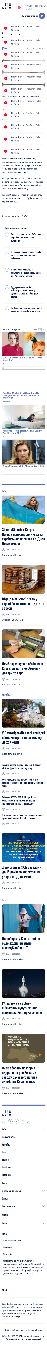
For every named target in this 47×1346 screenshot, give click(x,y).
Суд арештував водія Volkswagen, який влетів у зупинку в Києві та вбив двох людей (24, 292)
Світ (4, 900)
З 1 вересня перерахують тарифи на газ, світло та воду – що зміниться (26, 255)
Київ (4, 491)
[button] (25, 1129)
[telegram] (4, 1121)
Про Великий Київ (12, 1240)
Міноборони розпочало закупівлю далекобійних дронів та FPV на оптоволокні (26, 272)
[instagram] (23, 1121)
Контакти (7, 1247)
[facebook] (10, 1121)
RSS (7, 1330)
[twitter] (17, 1121)
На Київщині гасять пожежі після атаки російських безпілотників (26, 309)
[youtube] (29, 1121)
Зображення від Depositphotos (27, 1330)
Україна (6, 694)
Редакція (7, 1254)
